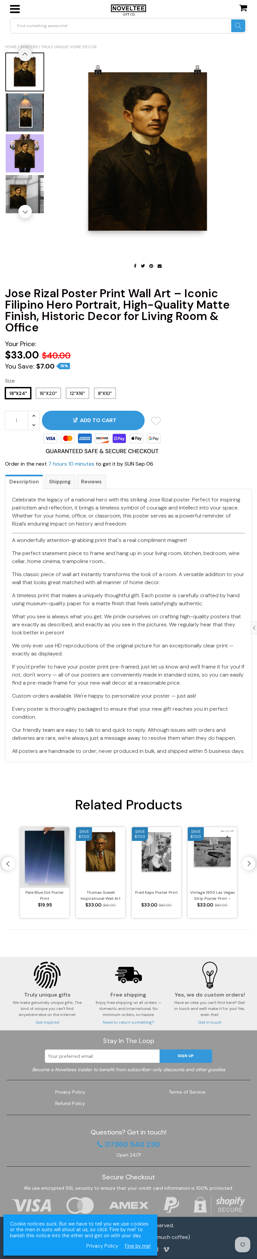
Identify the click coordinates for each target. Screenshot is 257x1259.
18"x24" (18, 393)
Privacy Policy (70, 1092)
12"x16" (77, 393)
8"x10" (105, 393)
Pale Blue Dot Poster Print (44, 895)
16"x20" (48, 393)
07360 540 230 (132, 1144)
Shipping (60, 481)
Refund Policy (70, 1103)
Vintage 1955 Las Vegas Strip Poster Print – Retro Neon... (212, 895)
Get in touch (210, 1022)
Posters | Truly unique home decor (58, 47)
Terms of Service (187, 1092)
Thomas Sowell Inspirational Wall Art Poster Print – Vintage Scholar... (100, 895)
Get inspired (47, 1022)
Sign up (186, 1055)
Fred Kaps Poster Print (156, 892)
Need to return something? (128, 1022)
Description (24, 481)
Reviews (91, 481)
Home (11, 47)
